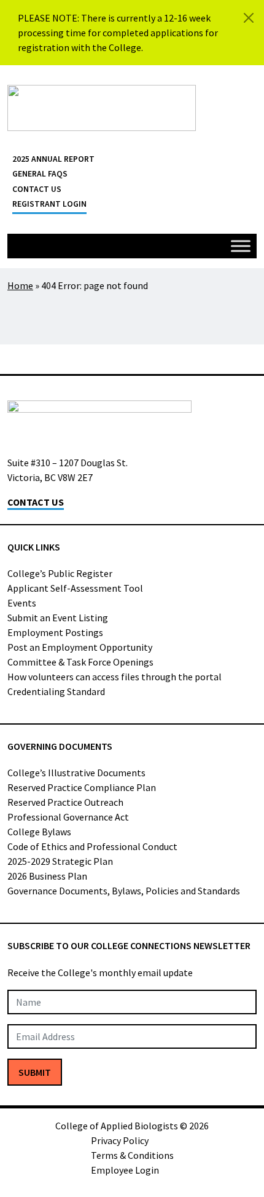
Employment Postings (55, 632)
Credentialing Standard (56, 691)
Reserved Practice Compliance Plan (81, 787)
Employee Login (125, 1170)
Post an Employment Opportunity (79, 647)
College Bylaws (39, 831)
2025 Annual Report (53, 159)
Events (21, 603)
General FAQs (40, 174)
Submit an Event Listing (57, 617)
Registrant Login (49, 204)
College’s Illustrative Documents (76, 772)
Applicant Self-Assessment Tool (75, 588)
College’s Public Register (59, 573)
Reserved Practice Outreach (65, 802)
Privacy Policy (120, 1140)
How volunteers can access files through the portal (114, 676)
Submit (34, 1072)
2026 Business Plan (47, 876)
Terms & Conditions (132, 1155)
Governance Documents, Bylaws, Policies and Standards (123, 891)
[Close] (248, 18)
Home (20, 285)
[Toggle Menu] (240, 246)
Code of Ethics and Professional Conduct (92, 846)
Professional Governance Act (68, 817)
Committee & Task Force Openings (80, 662)
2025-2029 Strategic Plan (60, 861)
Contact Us (36, 189)
